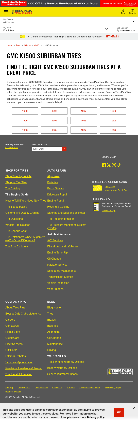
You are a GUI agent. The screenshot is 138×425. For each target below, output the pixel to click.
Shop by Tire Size (16, 182)
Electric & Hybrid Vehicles (62, 246)
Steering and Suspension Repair (66, 212)
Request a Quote (13, 392)
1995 (25, 120)
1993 (83, 120)
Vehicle (27, 45)
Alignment (53, 176)
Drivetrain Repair (57, 194)
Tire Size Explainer (16, 246)
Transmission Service (60, 276)
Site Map (9, 388)
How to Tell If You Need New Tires (25, 200)
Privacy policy (96, 418)
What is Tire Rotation (17, 224)
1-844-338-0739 (127, 30)
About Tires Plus (15, 307)
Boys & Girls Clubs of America (23, 313)
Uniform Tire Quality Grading (22, 212)
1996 (113, 110)
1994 (54, 120)
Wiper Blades (55, 289)
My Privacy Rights (113, 388)
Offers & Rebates (15, 356)
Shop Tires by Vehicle (18, 176)
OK (119, 412)
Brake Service (55, 188)
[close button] (133, 408)
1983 (113, 130)
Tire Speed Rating (16, 206)
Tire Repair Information (61, 218)
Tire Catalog (12, 188)
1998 (54, 110)
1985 (54, 130)
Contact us (11, 147)
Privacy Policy (41, 388)
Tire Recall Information (18, 374)
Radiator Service (57, 264)
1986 (25, 130)
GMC (36, 45)
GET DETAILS (112, 36)
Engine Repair (56, 200)
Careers (10, 319)
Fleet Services (14, 344)
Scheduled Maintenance (61, 270)
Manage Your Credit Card (116, 190)
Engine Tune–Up (57, 252)
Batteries (52, 182)
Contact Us (12, 325)
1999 (25, 110)
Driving (51, 350)
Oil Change (54, 258)
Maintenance (55, 344)
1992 (113, 120)
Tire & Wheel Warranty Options (65, 361)
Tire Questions (14, 218)
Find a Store (12, 331)
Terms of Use (24, 388)
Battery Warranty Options (62, 367)
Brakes (51, 319)
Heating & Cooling (58, 206)
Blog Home (54, 307)
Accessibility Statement (89, 388)
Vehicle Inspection (58, 282)
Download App (108, 210)
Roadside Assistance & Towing (23, 368)
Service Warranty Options (62, 374)
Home (9, 45)
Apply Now (110, 187)
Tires (18, 45)
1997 (83, 110)
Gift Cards (11, 350)
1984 (83, 130)
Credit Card (12, 337)
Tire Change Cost (15, 231)
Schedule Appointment (18, 362)
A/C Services (55, 240)
